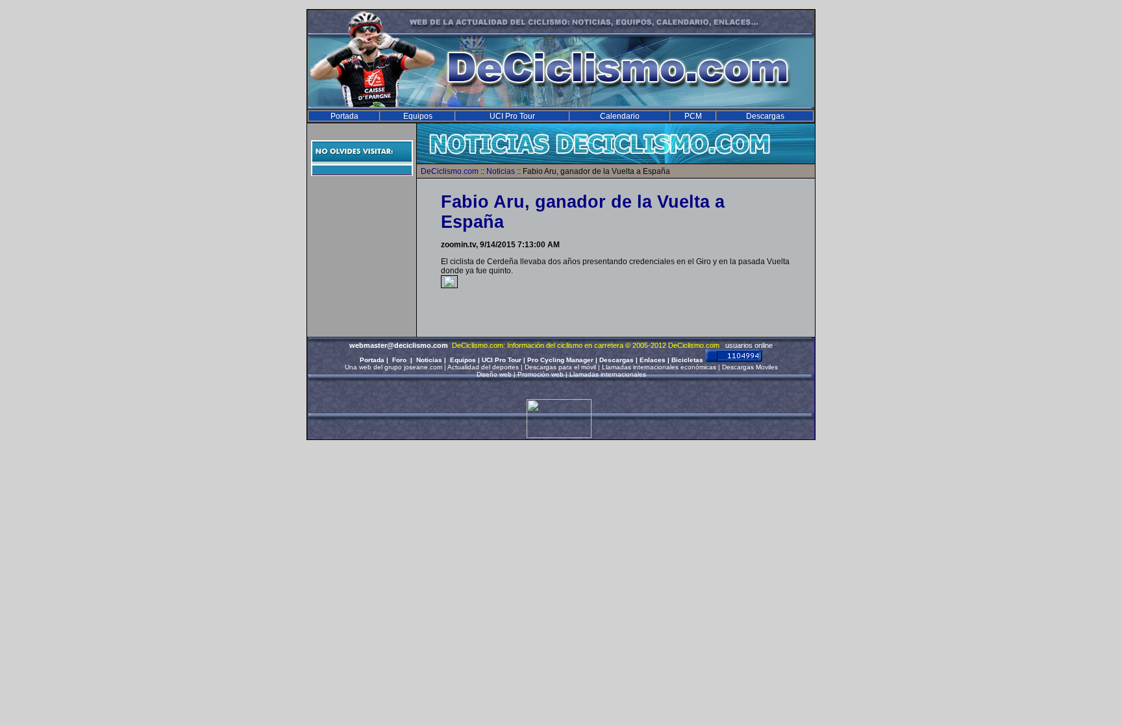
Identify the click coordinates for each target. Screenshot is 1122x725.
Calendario (620, 116)
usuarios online (749, 345)
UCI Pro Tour (512, 116)
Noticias (500, 171)
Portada (344, 116)
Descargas (765, 116)
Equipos (417, 116)
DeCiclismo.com (450, 171)
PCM (693, 116)
